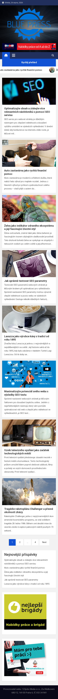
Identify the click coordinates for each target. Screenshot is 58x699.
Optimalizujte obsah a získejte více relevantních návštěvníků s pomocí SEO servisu (27, 112)
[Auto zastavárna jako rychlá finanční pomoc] (29, 153)
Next (44, 542)
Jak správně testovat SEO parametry (25, 280)
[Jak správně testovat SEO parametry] (29, 263)
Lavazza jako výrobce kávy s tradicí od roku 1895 (26, 584)
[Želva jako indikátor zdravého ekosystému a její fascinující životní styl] (29, 208)
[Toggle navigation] (13, 55)
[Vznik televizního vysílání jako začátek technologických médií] (29, 432)
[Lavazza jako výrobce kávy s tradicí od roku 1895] (29, 319)
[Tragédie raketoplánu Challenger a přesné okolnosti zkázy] (29, 491)
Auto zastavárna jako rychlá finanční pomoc (24, 568)
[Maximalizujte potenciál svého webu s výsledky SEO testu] (29, 374)
